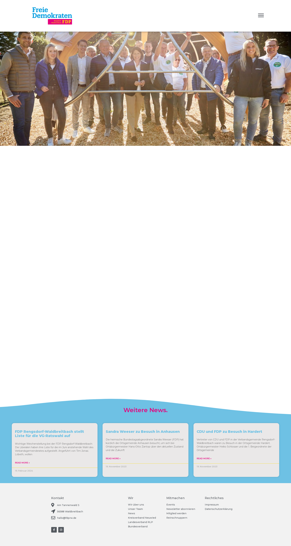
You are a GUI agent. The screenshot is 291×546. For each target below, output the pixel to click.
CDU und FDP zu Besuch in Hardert (229, 431)
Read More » (22, 462)
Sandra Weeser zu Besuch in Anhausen (143, 431)
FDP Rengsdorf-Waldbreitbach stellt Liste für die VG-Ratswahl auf (49, 433)
